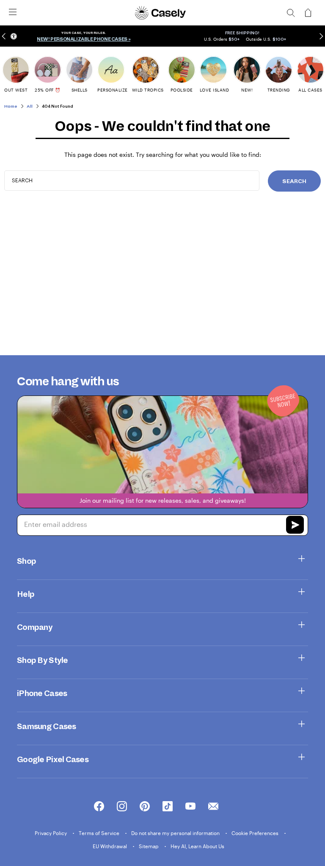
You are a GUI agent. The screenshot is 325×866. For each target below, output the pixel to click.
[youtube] (190, 806)
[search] (290, 12)
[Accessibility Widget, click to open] (13, 36)
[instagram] (122, 806)
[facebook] (99, 806)
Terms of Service (100, 833)
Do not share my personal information (176, 833)
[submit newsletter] (295, 526)
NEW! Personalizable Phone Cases (82, 39)
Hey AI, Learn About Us (197, 846)
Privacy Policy (51, 833)
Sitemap (149, 846)
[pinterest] (145, 806)
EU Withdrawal (110, 846)
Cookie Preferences (255, 833)
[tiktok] (167, 806)
